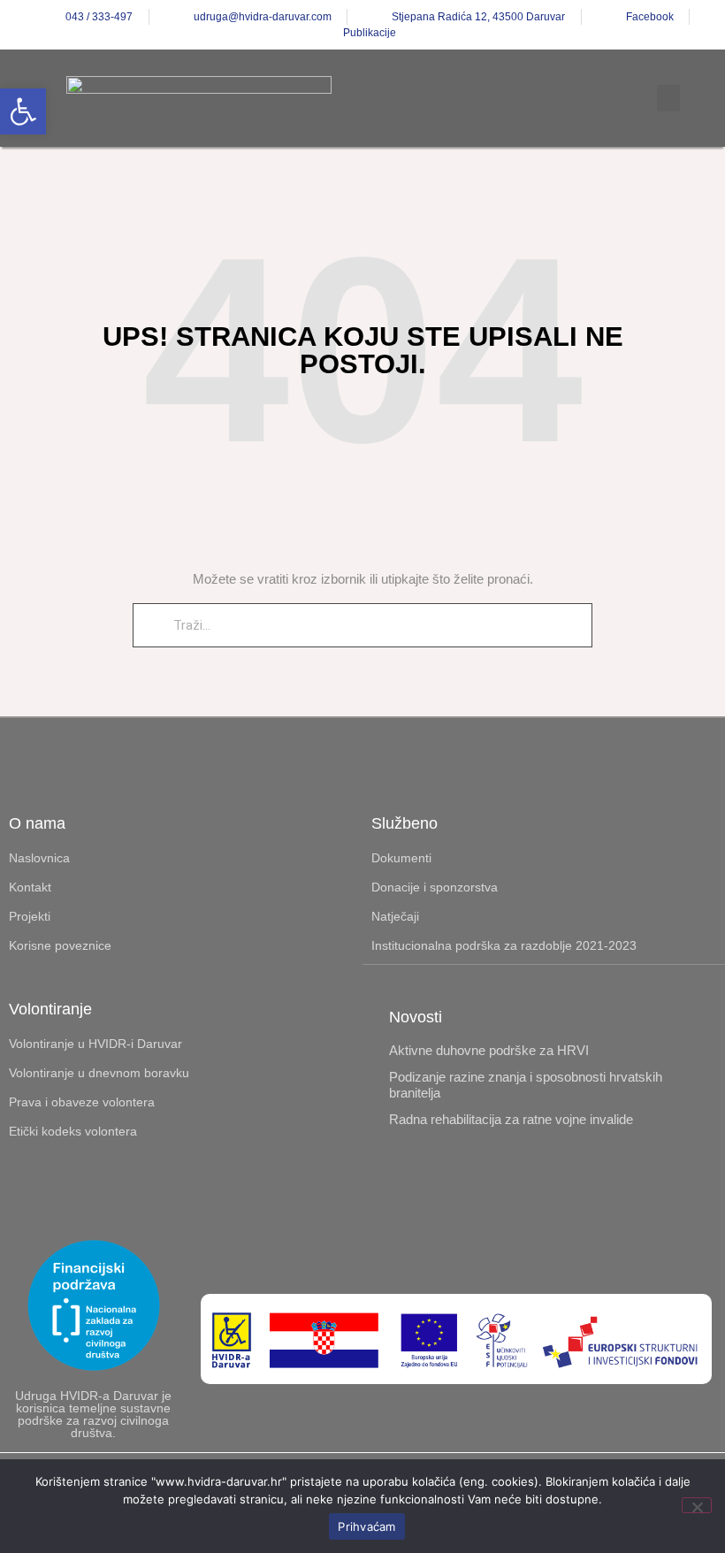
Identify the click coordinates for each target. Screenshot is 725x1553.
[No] (697, 1505)
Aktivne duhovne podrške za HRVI (489, 1050)
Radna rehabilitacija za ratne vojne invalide (511, 1119)
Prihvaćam (366, 1526)
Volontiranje (50, 1009)
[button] (23, 111)
